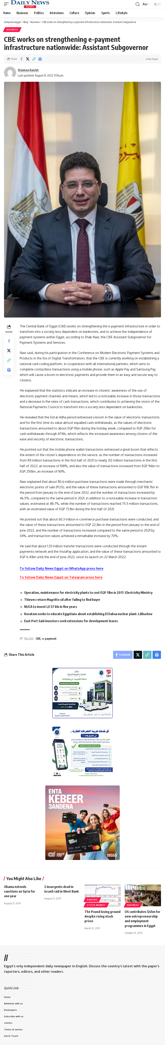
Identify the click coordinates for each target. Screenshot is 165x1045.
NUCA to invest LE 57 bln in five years (50, 607)
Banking (92, 899)
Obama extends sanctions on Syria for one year (19, 891)
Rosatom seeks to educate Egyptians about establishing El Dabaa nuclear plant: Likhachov (88, 614)
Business (12, 29)
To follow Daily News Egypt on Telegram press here (61, 577)
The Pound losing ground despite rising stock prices (103, 916)
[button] (7, 4)
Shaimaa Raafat (28, 70)
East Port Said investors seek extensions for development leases (71, 621)
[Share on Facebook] (21, 59)
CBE (38, 638)
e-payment (49, 638)
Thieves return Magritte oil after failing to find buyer (62, 600)
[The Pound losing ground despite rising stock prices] (103, 895)
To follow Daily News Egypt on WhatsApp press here (61, 568)
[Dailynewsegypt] (30, 4)
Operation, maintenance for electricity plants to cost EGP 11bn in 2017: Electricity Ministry (88, 593)
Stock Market (96, 905)
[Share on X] (27, 59)
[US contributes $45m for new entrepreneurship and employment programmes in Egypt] (143, 895)
